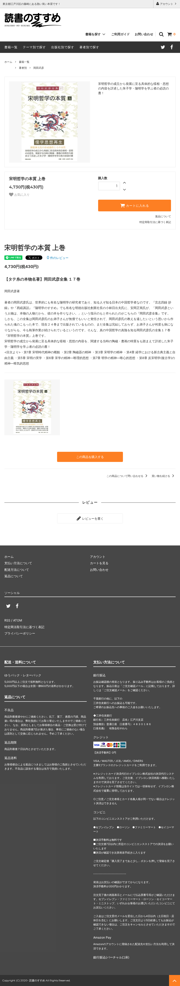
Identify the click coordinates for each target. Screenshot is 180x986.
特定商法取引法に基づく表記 (24, 627)
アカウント (166, 4)
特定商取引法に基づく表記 (155, 222)
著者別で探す (89, 47)
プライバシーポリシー (19, 633)
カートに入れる (137, 206)
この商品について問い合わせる (125, 476)
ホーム (8, 61)
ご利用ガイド (120, 34)
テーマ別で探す (34, 47)
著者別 (23, 67)
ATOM (17, 620)
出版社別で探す (62, 47)
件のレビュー (57, 258)
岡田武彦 (38, 67)
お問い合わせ (144, 34)
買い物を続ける (161, 476)
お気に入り (21, 194)
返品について (163, 216)
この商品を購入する (90, 457)
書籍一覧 (11, 47)
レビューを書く (92, 518)
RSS (7, 620)
